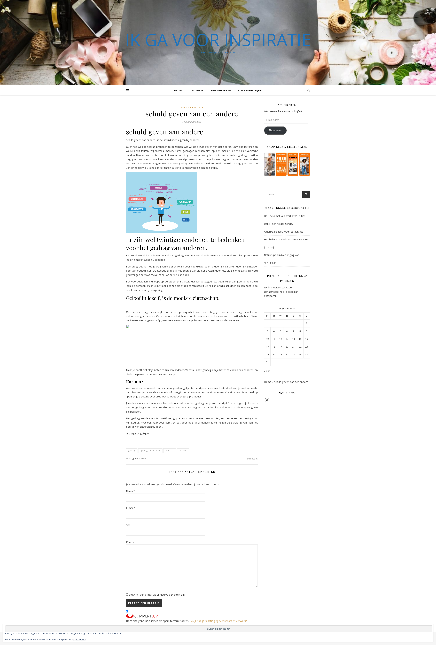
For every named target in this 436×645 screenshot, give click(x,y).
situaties (183, 450)
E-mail (130, 508)
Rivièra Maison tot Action (278, 287)
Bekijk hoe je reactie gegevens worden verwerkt (218, 621)
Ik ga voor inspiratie (218, 39)
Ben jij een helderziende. (278, 223)
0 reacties (252, 458)
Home (178, 90)
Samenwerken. (221, 90)
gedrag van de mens (150, 450)
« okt (267, 371)
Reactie (130, 542)
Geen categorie (192, 107)
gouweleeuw (139, 458)
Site (128, 525)
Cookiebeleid (79, 639)
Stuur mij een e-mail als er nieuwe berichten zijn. (157, 594)
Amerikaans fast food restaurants (283, 231)
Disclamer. (197, 90)
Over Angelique (250, 90)
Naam (130, 491)
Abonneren (275, 130)
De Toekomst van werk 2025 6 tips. (285, 216)
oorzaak (170, 450)
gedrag (131, 450)
